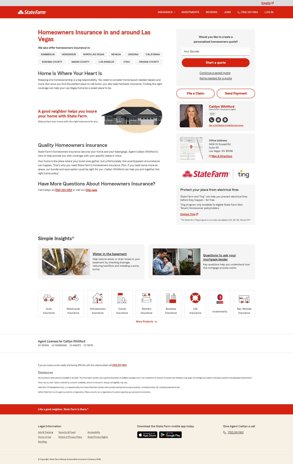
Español (266, 3)
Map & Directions (222, 156)
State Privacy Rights (97, 437)
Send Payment (236, 93)
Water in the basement (110, 254)
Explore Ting (187, 214)
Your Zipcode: (192, 51)
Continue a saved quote (215, 72)
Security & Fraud (66, 432)
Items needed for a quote (216, 78)
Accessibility (93, 432)
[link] (32, 12)
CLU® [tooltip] (212, 114)
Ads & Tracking (45, 432)
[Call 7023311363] (211, 120)
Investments (190, 12)
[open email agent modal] (218, 120)
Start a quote (216, 62)
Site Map (42, 442)
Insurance (165, 12)
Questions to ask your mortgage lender (219, 257)
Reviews (211, 12)
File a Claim (195, 93)
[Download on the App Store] (147, 434)
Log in (269, 12)
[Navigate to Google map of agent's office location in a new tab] (225, 120)
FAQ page (91, 190)
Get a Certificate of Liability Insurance (226, 125)
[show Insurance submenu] (174, 12)
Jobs (227, 12)
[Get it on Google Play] (170, 434)
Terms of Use (44, 437)
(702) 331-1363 (249, 12)
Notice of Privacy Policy (70, 437)
